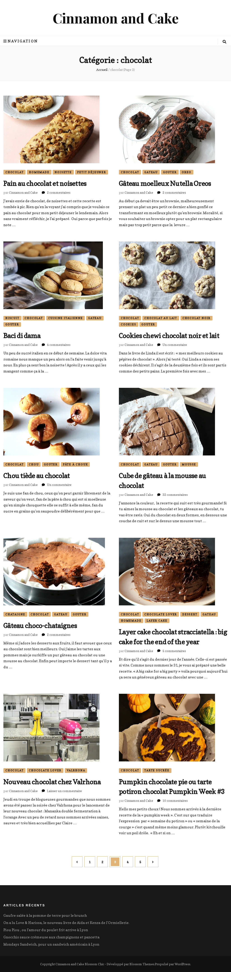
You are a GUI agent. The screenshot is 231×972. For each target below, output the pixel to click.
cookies (128, 324)
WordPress (182, 964)
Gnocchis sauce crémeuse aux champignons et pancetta (51, 937)
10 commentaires (175, 800)
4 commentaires (58, 345)
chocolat (14, 172)
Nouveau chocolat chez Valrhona (52, 782)
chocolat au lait (160, 318)
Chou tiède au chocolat (36, 475)
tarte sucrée (156, 770)
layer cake (157, 620)
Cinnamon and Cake (116, 18)
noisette (63, 172)
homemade (39, 172)
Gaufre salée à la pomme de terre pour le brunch (45, 915)
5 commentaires (174, 651)
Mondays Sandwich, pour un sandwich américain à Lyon (51, 944)
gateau (151, 172)
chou (34, 464)
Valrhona (76, 770)
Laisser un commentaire (64, 791)
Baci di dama (21, 335)
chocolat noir (196, 318)
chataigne (15, 614)
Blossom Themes (141, 964)
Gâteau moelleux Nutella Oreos (165, 183)
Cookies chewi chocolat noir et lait (169, 335)
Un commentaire (174, 345)
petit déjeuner (91, 172)
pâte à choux (75, 464)
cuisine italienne (65, 318)
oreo (186, 172)
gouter (170, 172)
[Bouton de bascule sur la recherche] (224, 42)
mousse (189, 464)
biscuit (12, 318)
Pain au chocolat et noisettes (44, 183)
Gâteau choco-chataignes (40, 625)
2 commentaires (58, 192)
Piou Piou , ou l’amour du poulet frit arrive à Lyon (45, 930)
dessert (189, 614)
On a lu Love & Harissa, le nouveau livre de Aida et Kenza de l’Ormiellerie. (66, 922)
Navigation (23, 41)
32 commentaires (175, 494)
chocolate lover (160, 614)
